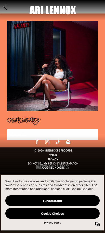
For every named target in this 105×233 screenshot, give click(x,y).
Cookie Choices (53, 167)
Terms (53, 155)
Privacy (53, 159)
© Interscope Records (53, 150)
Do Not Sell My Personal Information (53, 163)
